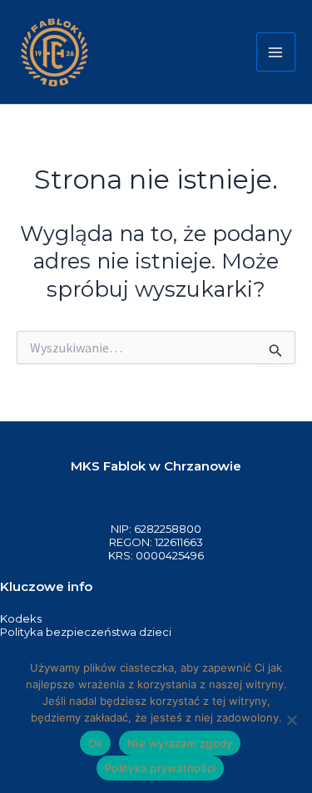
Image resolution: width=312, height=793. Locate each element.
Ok (95, 743)
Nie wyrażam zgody (179, 743)
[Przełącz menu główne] (276, 52)
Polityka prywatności (160, 768)
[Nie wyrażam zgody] (291, 720)
